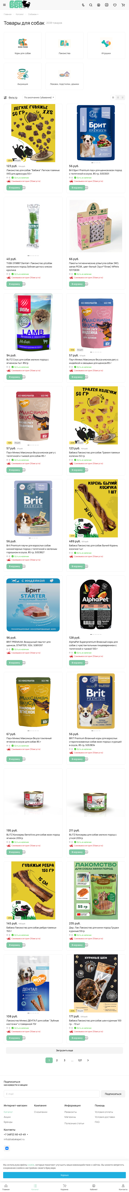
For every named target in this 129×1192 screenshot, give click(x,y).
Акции (7, 1117)
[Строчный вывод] (117, 97)
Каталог (8, 1112)
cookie (31, 1164)
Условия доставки (105, 1117)
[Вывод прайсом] (122, 97)
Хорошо (65, 1175)
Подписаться (113, 1094)
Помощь (100, 1105)
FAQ (97, 1122)
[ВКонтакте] (7, 1148)
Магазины (70, 1117)
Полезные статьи (74, 1123)
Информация (72, 1105)
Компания (40, 1105)
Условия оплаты (104, 1112)
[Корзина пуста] (123, 4)
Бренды (8, 1122)
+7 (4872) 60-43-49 (15, 1134)
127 (80, 1060)
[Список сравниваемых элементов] (106, 4)
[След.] (88, 1060)
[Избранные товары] (114, 4)
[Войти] (98, 4)
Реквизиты (70, 1112)
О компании (40, 1112)
